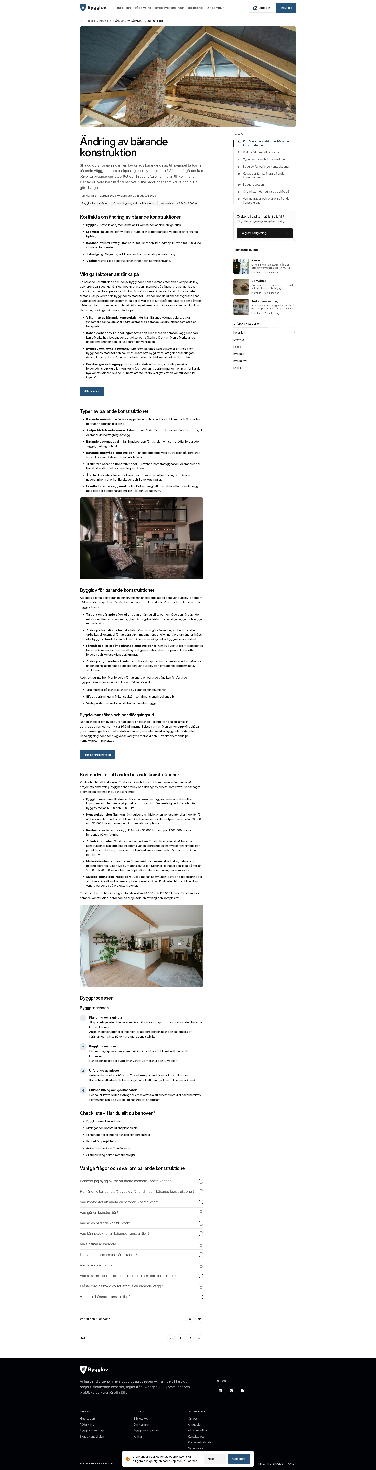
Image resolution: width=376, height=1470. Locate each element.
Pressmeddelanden (200, 1442)
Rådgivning (143, 8)
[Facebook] (180, 1338)
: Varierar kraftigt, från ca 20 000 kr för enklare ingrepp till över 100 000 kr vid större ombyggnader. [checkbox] (143, 245)
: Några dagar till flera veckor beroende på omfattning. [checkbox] (131, 254)
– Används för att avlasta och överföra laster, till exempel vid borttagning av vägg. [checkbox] (144, 433)
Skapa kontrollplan (92, 1436)
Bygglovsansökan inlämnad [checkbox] (104, 1121)
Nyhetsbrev (195, 1448)
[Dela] (190, 1338)
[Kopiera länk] (199, 1338)
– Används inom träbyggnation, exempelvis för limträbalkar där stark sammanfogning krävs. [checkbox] (143, 466)
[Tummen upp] (190, 1319)
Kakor (292, 1464)
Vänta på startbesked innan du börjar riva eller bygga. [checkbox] (121, 703)
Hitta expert (122, 8)
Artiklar (138, 1436)
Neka (211, 1458)
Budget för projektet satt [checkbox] (103, 1141)
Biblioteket (195, 8)
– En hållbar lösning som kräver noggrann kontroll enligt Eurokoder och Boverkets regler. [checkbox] (138, 477)
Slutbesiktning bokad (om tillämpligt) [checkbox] (110, 1155)
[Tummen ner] (199, 1319)
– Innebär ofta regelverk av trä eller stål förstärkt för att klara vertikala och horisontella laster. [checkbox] (143, 455)
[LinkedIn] (171, 1338)
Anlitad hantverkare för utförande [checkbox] (108, 1148)
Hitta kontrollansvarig (97, 754)
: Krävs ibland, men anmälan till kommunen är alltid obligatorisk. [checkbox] (134, 225)
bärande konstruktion (98, 282)
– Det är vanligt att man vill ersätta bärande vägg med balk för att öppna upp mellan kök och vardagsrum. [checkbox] (142, 488)
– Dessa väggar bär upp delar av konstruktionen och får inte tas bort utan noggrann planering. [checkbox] (143, 421)
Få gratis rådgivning (253, 233)
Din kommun (215, 8)
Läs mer (192, 1461)
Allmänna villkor (198, 1430)
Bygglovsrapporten (146, 1430)
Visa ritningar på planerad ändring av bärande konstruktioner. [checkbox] (126, 690)
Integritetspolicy (270, 1464)
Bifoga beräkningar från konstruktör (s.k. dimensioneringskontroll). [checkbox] (130, 696)
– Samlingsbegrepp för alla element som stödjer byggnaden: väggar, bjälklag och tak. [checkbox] (143, 444)
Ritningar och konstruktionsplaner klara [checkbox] (112, 1128)
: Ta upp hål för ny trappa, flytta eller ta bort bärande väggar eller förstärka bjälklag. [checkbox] (142, 234)
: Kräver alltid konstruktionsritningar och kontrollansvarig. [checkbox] (128, 261)
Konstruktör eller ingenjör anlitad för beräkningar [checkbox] (118, 1135)
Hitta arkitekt (92, 391)
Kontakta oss (196, 1436)
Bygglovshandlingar (169, 8)
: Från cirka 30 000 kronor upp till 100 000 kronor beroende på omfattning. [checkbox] (138, 832)
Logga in (264, 7)
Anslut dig (286, 7)
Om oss (193, 1418)
